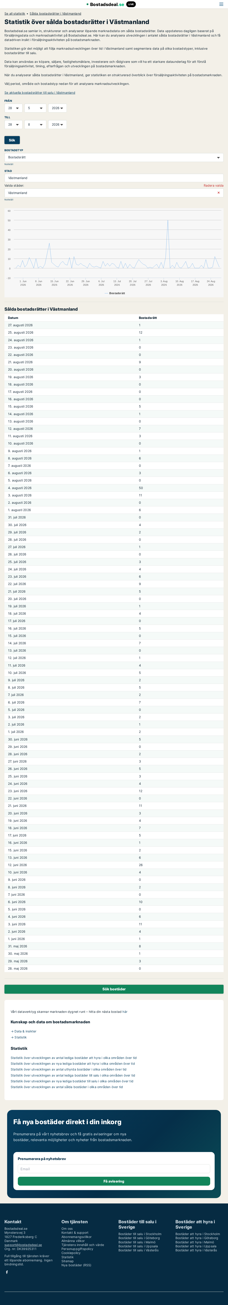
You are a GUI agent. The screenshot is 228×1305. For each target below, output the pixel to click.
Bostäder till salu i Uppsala (138, 1246)
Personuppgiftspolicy (77, 1249)
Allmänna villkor (73, 1241)
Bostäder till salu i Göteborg (139, 1238)
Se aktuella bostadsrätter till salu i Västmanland (39, 92)
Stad (8, 171)
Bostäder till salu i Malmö (136, 1242)
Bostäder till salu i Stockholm (139, 1234)
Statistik (67, 1257)
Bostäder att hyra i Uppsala (195, 1246)
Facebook (6, 1272)
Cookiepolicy (71, 1253)
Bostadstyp (13, 150)
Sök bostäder (114, 989)
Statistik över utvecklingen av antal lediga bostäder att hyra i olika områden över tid (74, 1058)
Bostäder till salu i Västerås (138, 1250)
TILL (7, 117)
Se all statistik (14, 13)
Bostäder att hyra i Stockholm (197, 1234)
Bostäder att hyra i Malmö (194, 1242)
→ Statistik (19, 1037)
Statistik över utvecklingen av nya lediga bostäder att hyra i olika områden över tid (73, 1063)
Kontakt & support (74, 1232)
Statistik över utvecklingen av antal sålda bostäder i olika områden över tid (67, 1087)
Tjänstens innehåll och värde (82, 1245)
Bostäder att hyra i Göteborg (196, 1238)
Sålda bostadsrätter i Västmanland (55, 13)
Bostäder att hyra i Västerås (196, 1250)
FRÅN (8, 100)
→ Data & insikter (23, 1031)
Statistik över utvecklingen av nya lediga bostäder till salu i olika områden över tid (72, 1081)
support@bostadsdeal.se (23, 1245)
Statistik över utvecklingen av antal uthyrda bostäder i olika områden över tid (69, 1069)
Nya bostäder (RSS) (76, 1265)
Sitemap (67, 1261)
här (124, 1011)
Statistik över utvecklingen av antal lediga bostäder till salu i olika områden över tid (73, 1075)
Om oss (67, 1228)
